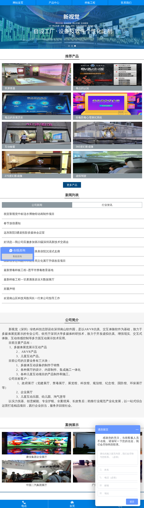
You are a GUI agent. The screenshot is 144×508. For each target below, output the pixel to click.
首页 (72, 503)
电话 (24, 503)
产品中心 (54, 2)
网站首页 (18, 2)
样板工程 (90, 2)
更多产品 (72, 184)
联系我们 (126, 2)
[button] (69, 46)
